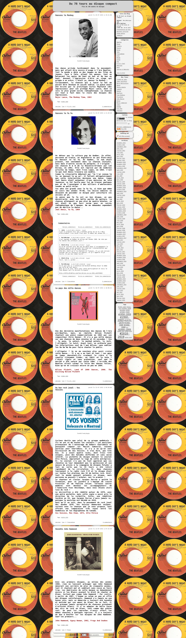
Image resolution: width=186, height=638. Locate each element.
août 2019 (120, 193)
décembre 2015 (121, 279)
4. (60, 258)
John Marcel (120, 99)
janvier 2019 (121, 207)
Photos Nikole (121, 87)
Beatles (119, 42)
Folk (118, 56)
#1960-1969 (123, 319)
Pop (118, 61)
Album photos (121, 33)
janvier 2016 (121, 277)
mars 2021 (120, 156)
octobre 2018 (121, 212)
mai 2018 (119, 222)
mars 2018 (120, 226)
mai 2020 (119, 176)
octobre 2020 (121, 166)
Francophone (120, 54)
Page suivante (94, 635)
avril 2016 (120, 271)
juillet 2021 (121, 150)
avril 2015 (120, 294)
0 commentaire (107, 381)
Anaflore (119, 93)
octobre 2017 (121, 236)
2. (60, 237)
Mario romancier (122, 103)
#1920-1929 (126, 308)
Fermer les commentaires (103, 227)
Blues (118, 44)
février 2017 (121, 251)
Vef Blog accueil (124, 136)
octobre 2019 (121, 189)
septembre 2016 (121, 261)
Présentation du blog (123, 29)
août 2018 (120, 216)
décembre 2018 (121, 209)
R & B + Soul (121, 63)
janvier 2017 (121, 253)
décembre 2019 (121, 185)
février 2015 (121, 298)
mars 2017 (120, 249)
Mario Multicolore (122, 83)
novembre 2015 (121, 280)
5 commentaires (107, 281)
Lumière (119, 89)
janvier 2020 (121, 183)
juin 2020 (120, 174)
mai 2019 (119, 199)
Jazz (118, 52)
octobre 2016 (121, 259)
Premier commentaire (69, 276)
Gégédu (119, 106)
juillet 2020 (121, 172)
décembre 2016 (121, 255)
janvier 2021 (121, 160)
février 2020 (121, 181)
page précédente (74, 635)
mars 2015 (120, 296)
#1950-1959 (124, 314)
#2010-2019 (124, 335)
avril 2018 (120, 224)
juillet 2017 (121, 242)
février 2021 (121, 158)
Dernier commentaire (69, 227)
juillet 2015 (121, 288)
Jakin (118, 104)
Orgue (118, 59)
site (84, 230)
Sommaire (119, 35)
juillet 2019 (121, 195)
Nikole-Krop (65, 245)
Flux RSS (123, 129)
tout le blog (121, 73)
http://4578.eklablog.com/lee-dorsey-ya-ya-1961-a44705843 (80, 273)
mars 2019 (120, 203)
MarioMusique (65, 237)
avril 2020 (120, 178)
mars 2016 (120, 273)
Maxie (118, 85)
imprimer (58, 106)
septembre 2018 (121, 214)
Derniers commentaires (124, 127)
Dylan (118, 50)
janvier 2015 (121, 300)
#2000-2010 (121, 331)
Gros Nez (119, 108)
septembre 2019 (121, 191)
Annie (118, 101)
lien (63, 106)
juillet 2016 (121, 265)
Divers (119, 48)
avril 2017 (120, 247)
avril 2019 (120, 201)
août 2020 (120, 170)
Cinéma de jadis (122, 79)
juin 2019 (120, 197)
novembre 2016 (121, 257)
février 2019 (121, 205)
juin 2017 (120, 244)
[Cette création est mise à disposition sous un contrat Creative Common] (121, 119)
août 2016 (120, 263)
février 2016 (121, 275)
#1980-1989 (64, 625)
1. (60, 230)
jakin (63, 230)
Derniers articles (122, 31)
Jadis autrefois (122, 81)
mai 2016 (119, 269)
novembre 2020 (121, 164)
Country (119, 46)
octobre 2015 (121, 282)
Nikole (119, 91)
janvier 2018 (121, 230)
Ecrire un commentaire (85, 227)
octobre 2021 (121, 144)
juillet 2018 (121, 218)
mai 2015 (119, 292)
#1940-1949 (125, 312)
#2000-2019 (128, 331)
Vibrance (119, 110)
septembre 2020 (121, 168)
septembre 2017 (121, 238)
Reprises (119, 65)
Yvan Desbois (121, 95)
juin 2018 (120, 220)
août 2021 (120, 148)
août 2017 (120, 240)
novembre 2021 (121, 143)
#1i (127, 327)
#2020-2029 (128, 337)
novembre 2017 (121, 234)
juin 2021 (120, 152)
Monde (118, 57)
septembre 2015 (121, 284)
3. (60, 245)
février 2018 (121, 228)
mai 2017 (119, 245)
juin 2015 (120, 290)
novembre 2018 (121, 211)
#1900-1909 (122, 307)
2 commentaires (107, 106)
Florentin (120, 97)
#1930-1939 (125, 310)
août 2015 (120, 286)
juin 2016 (120, 267)
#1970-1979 (64, 517)
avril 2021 (120, 154)
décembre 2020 (121, 162)
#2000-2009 (124, 329)
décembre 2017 (121, 232)
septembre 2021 (121, 146)
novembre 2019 (121, 187)
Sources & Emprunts (123, 69)
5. (60, 264)
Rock (118, 67)
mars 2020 (120, 179)
